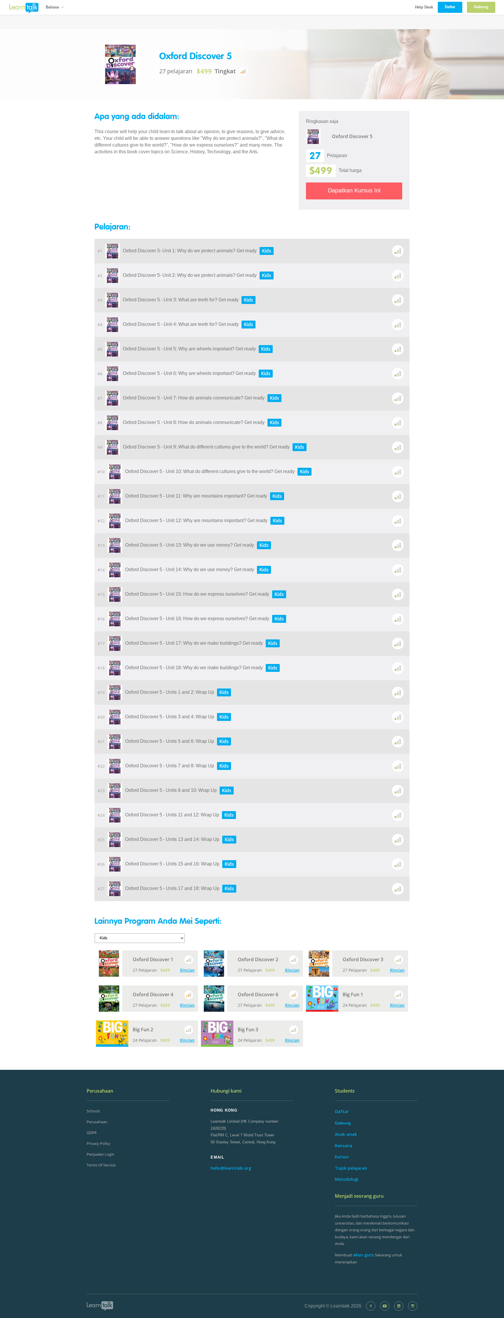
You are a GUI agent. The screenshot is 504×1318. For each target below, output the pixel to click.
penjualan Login (100, 1154)
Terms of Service (101, 1165)
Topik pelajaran (351, 1168)
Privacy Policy (98, 1143)
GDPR (92, 1132)
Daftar (342, 1111)
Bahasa (52, 7)
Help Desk (424, 7)
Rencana (343, 1145)
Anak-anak (346, 1134)
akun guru (363, 1255)
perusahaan (97, 1121)
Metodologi (346, 1179)
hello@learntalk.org (231, 1168)
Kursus (342, 1156)
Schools (93, 1111)
